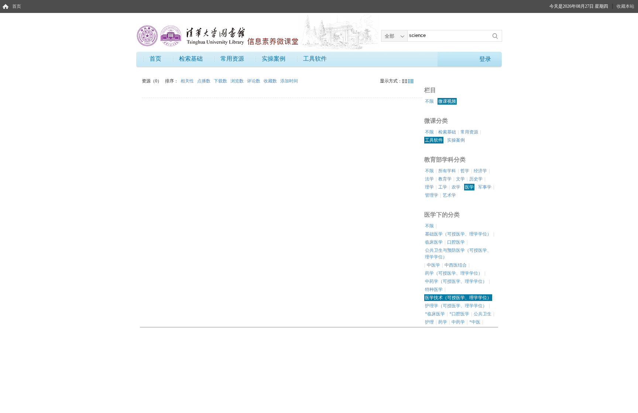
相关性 (188, 81)
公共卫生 (482, 313)
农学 (456, 187)
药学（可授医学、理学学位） (454, 273)
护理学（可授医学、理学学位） (456, 305)
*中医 (474, 322)
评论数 (254, 81)
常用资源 (232, 58)
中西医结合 (456, 265)
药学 (442, 322)
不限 (429, 101)
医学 (469, 187)
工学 (442, 187)
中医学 (433, 265)
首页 (16, 6)
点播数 (204, 81)
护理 (429, 322)
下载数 (221, 81)
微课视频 (447, 101)
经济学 (480, 170)
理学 (429, 187)
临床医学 (434, 242)
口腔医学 (456, 242)
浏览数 (237, 81)
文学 (460, 179)
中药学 (458, 322)
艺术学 (449, 195)
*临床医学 (435, 313)
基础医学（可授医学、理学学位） (458, 234)
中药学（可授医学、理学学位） (456, 281)
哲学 (464, 170)
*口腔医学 (459, 313)
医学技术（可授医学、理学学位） (458, 297)
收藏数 (271, 81)
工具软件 (315, 58)
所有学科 (447, 170)
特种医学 (434, 289)
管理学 (431, 195)
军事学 (484, 187)
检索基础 (191, 58)
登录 (485, 59)
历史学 (476, 179)
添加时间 (289, 81)
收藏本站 (625, 6)
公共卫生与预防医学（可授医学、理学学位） (458, 254)
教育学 (445, 179)
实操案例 (273, 58)
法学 (429, 179)
